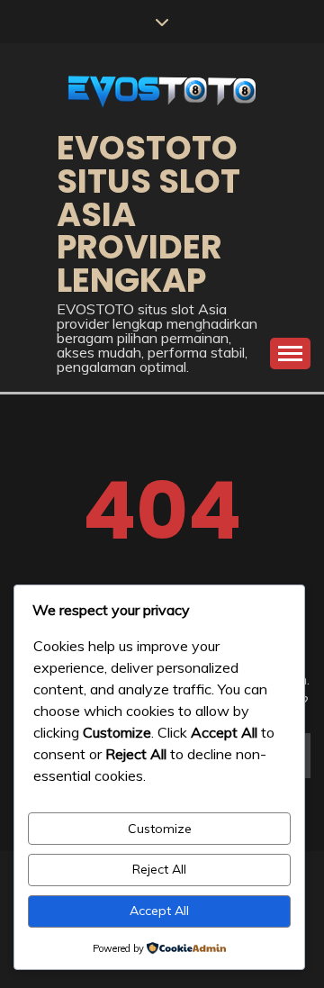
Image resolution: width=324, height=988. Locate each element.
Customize (160, 828)
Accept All (159, 910)
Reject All (159, 869)
